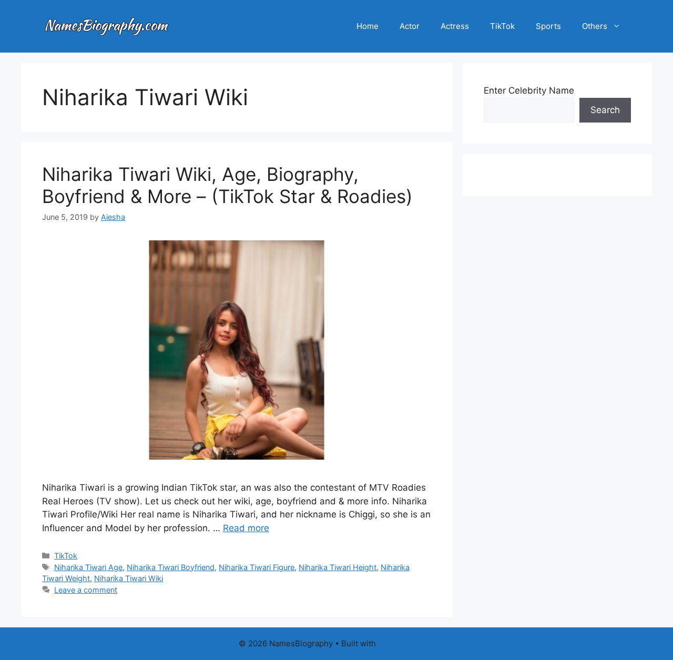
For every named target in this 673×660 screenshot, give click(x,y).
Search (605, 110)
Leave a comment (85, 589)
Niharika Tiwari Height (337, 567)
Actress (455, 26)
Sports (548, 26)
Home (367, 26)
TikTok (502, 26)
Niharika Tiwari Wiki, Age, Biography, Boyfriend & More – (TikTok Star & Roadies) (227, 185)
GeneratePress (406, 643)
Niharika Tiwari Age (88, 567)
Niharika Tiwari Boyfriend (171, 567)
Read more (246, 528)
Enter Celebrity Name (529, 90)
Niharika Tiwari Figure (256, 567)
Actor (410, 26)
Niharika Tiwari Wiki (128, 578)
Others (594, 26)
